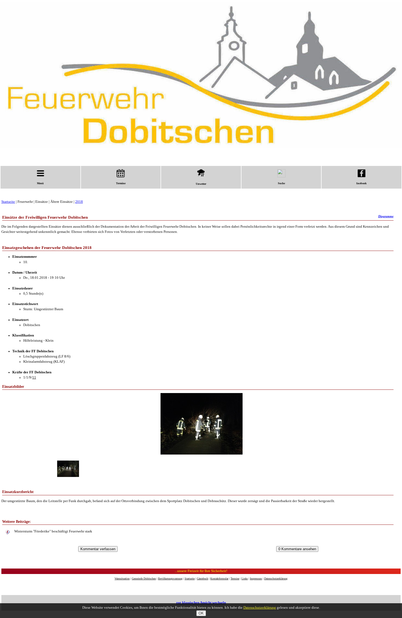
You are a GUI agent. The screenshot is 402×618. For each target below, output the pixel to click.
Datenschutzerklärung (275, 578)
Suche (281, 183)
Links (244, 578)
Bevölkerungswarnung (170, 578)
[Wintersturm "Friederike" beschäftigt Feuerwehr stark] (7, 532)
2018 (79, 202)
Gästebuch (202, 578)
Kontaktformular (219, 578)
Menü (40, 183)
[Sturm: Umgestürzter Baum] (201, 453)
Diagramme (386, 216)
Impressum (256, 578)
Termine (121, 183)
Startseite (8, 202)
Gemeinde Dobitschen (144, 578)
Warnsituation (122, 578)
